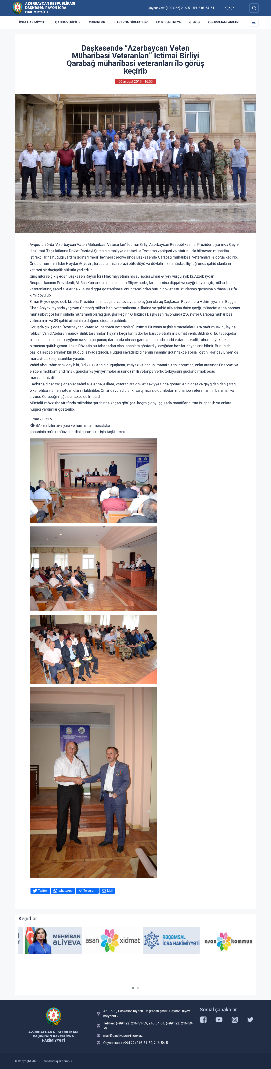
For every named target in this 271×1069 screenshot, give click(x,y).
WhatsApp (66, 890)
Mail (110, 890)
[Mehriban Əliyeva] (46, 940)
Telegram (89, 890)
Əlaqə (194, 22)
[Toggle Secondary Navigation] (254, 22)
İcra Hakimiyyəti (33, 22)
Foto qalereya (168, 22)
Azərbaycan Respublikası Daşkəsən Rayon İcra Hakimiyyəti (50, 7)
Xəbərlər (97, 22)
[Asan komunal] (224, 940)
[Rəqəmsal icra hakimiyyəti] (165, 940)
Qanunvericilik (67, 22)
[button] (133, 988)
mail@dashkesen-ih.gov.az (123, 1036)
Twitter (43, 890)
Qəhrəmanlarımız (223, 22)
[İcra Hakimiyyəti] (17, 8)
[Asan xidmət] (105, 940)
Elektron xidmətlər (131, 22)
